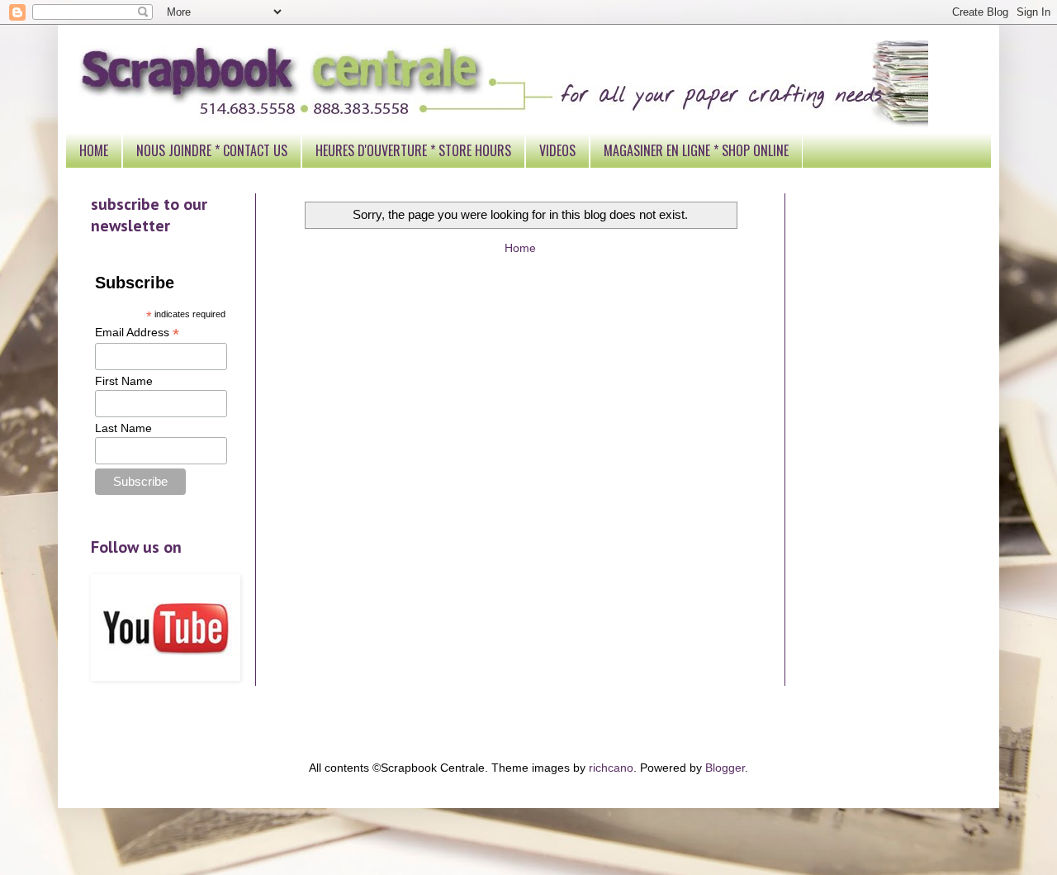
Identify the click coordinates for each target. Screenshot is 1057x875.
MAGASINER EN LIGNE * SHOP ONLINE (696, 150)
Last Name (123, 428)
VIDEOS (557, 150)
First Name (124, 381)
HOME (93, 150)
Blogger (725, 767)
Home (520, 247)
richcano (611, 767)
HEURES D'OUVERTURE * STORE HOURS (413, 150)
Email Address (137, 332)
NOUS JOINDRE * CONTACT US (211, 150)
